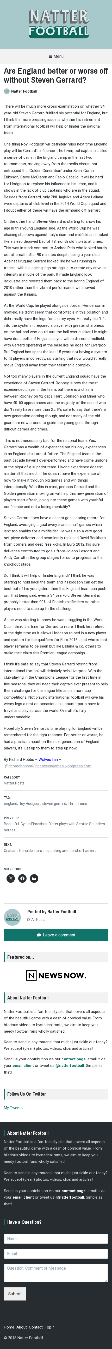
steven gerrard (54, 804)
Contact (36, 1327)
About (21, 1327)
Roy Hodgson (29, 804)
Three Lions (77, 804)
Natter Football (24, 91)
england (10, 804)
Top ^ (49, 1327)
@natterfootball (69, 1065)
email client (23, 1065)
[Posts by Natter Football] (7, 91)
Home (9, 1327)
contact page (73, 1059)
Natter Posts (14, 783)
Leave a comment (58, 935)
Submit (15, 1293)
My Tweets (13, 1107)
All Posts (38, 919)
